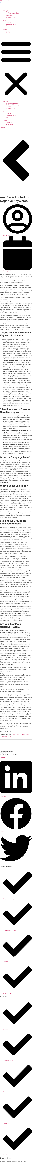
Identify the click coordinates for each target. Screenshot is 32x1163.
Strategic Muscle (10, 17)
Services (5, 10)
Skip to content (4, 1)
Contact (5, 29)
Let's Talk (2, 127)
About (4, 20)
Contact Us (9, 31)
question (6, 503)
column (10, 433)
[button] (16, 67)
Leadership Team (11, 24)
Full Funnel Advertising (12, 13)
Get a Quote (9, 33)
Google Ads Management (13, 12)
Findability (9, 15)
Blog (7, 26)
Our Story (8, 22)
